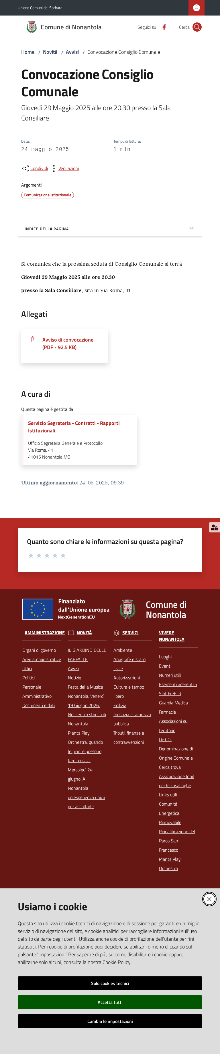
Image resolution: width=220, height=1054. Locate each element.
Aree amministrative (41, 659)
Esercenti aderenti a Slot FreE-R (178, 689)
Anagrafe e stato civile (129, 664)
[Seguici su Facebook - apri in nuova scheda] (162, 26)
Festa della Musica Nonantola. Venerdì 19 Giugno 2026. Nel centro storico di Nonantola (87, 705)
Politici (28, 677)
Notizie (74, 677)
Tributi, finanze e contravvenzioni (128, 737)
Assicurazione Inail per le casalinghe (176, 781)
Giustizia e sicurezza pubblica (132, 719)
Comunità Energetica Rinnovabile (170, 813)
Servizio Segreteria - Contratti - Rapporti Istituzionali (74, 426)
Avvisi (72, 52)
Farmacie (167, 711)
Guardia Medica (173, 702)
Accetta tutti (110, 1002)
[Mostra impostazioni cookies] (214, 527)
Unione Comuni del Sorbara (40, 8)
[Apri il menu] (8, 27)
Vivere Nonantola (171, 636)
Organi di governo (39, 650)
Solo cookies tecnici (110, 983)
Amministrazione (45, 632)
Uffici (27, 668)
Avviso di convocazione (67, 343)
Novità (50, 52)
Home (27, 52)
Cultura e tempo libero (128, 691)
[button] (197, 27)
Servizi (130, 632)
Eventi (165, 665)
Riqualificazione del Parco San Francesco (177, 840)
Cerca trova (170, 767)
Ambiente (122, 650)
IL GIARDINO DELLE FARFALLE (87, 655)
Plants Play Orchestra (170, 864)
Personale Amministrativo (37, 691)
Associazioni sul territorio (173, 726)
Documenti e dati (38, 705)
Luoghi (165, 656)
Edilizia (119, 705)
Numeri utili (170, 675)
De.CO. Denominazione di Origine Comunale (176, 748)
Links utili (168, 794)
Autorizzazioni (126, 677)
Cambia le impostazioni (110, 1021)
